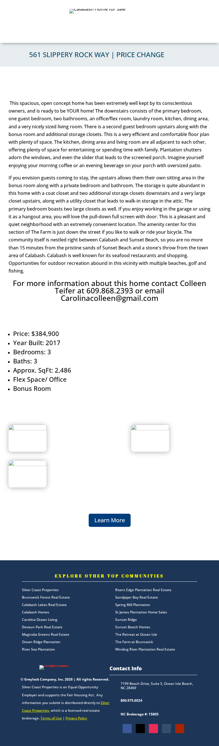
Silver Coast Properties (40, 589)
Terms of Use (51, 718)
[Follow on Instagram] (153, 728)
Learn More (109, 520)
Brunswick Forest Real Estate (46, 597)
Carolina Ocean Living (39, 619)
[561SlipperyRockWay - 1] (27, 428)
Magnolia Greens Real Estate (45, 634)
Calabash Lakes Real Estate (44, 604)
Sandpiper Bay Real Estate (136, 597)
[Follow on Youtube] (179, 728)
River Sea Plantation (38, 649)
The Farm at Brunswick (134, 641)
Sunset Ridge (126, 619)
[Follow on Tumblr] (166, 728)
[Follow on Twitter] (140, 728)
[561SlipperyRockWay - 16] (150, 428)
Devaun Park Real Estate (42, 627)
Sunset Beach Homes (132, 627)
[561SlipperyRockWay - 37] (27, 464)
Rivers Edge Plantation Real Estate (143, 589)
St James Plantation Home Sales (141, 612)
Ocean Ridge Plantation (41, 641)
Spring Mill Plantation (132, 604)
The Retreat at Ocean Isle (136, 634)
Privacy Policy (76, 718)
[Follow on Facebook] (127, 728)
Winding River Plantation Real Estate (145, 649)
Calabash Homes (35, 612)
